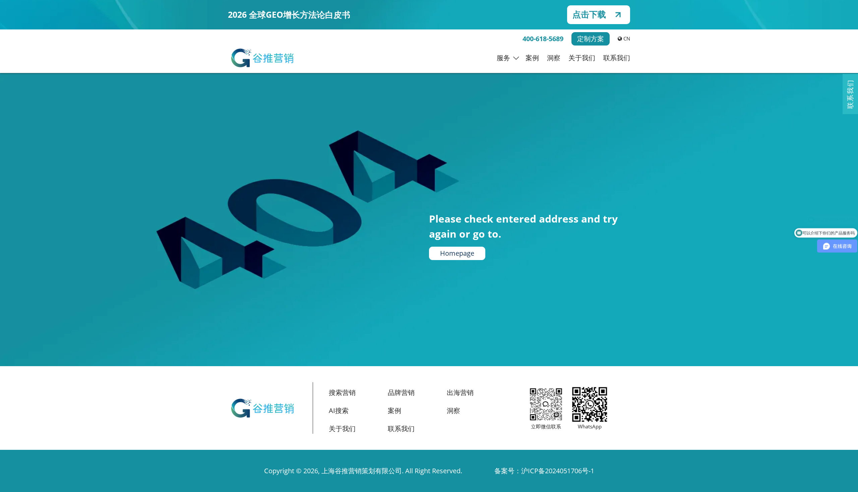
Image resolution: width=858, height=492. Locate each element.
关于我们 (581, 57)
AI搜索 (339, 410)
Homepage (457, 253)
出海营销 (460, 392)
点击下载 (589, 14)
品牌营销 (401, 392)
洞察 (553, 57)
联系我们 (616, 57)
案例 (532, 57)
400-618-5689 (543, 38)
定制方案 (590, 38)
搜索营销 (342, 392)
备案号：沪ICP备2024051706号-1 (544, 470)
